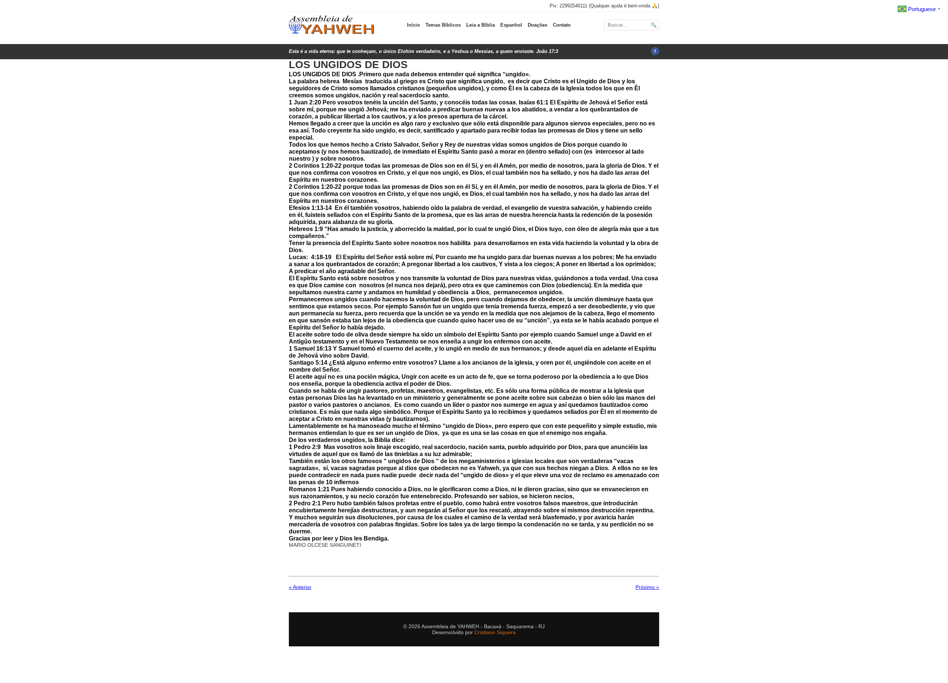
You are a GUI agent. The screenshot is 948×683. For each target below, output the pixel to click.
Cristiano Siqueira (495, 632)
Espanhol (511, 25)
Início (413, 25)
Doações (537, 25)
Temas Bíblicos (443, 25)
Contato (562, 25)
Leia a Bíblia (480, 25)
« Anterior (300, 587)
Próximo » (647, 587)
